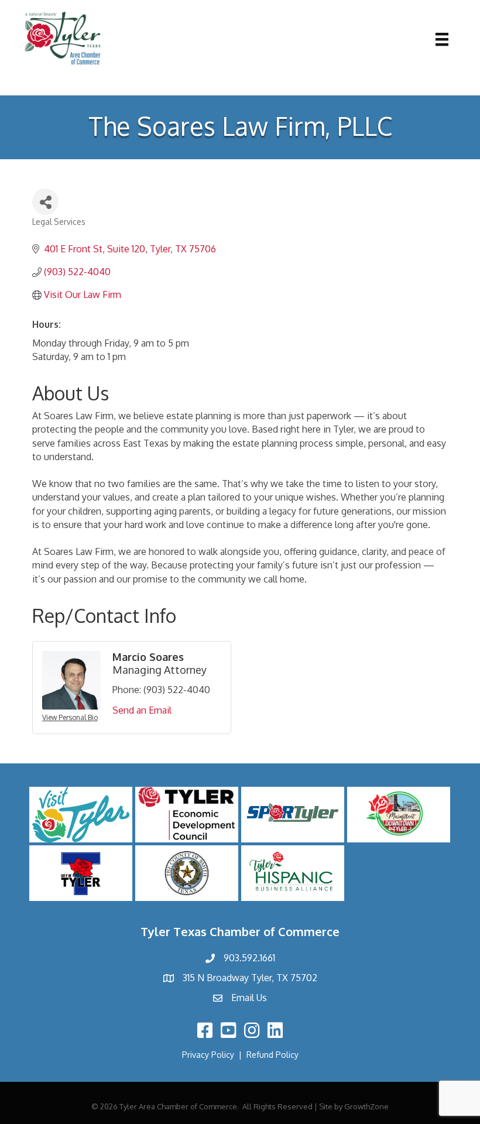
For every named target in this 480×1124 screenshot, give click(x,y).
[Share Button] (45, 202)
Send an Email (142, 710)
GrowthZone (366, 1106)
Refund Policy (272, 1055)
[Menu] (442, 39)
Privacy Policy (208, 1055)
